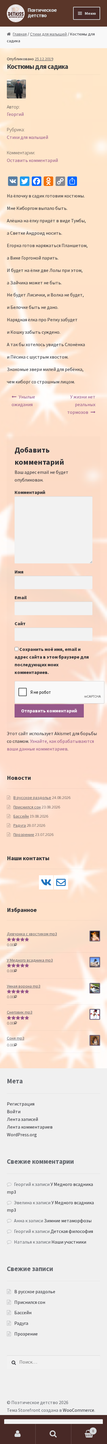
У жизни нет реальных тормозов (81, 404)
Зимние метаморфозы (68, 1220)
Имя (19, 572)
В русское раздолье (32, 797)
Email (21, 597)
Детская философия (72, 1231)
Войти (14, 1111)
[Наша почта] (61, 882)
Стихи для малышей (48, 34)
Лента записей (22, 1119)
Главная (20, 34)
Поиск (53, 1434)
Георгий (15, 114)
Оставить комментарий (32, 160)
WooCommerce (78, 1410)
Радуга (19, 825)
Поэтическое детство (42, 13)
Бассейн (21, 816)
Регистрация (20, 1104)
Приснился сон (27, 807)
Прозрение (23, 834)
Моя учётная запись (18, 1434)
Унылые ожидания (23, 400)
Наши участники (68, 1242)
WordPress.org (22, 1134)
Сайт (20, 623)
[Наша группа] (46, 882)
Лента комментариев (30, 1127)
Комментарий (30, 492)
